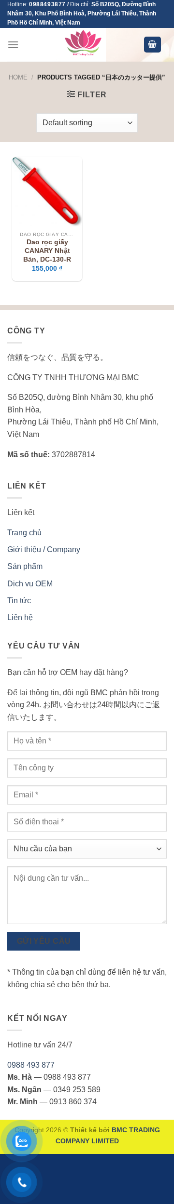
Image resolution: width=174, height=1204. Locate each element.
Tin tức (19, 600)
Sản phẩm (25, 566)
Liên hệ (20, 617)
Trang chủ (24, 533)
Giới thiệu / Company (43, 549)
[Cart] (152, 45)
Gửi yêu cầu (44, 941)
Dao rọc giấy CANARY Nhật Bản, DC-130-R (47, 250)
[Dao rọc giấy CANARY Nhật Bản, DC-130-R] (47, 191)
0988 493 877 (31, 1065)
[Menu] (13, 44)
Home (18, 77)
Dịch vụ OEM (30, 584)
